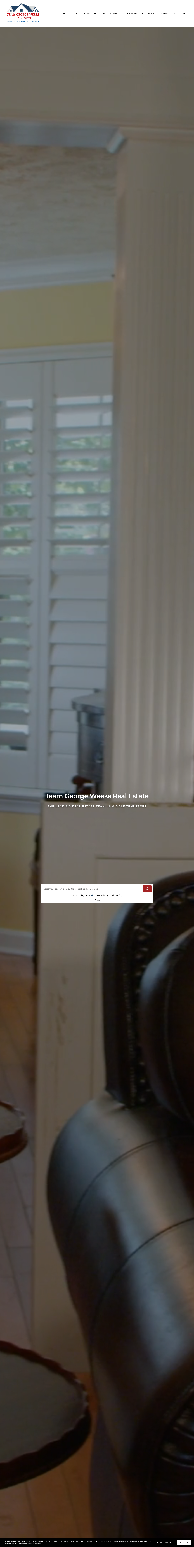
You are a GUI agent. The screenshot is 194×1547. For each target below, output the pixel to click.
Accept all (184, 1542)
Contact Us (167, 13)
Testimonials (112, 13)
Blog (183, 13)
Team (151, 13)
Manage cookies (164, 1542)
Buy (65, 13)
